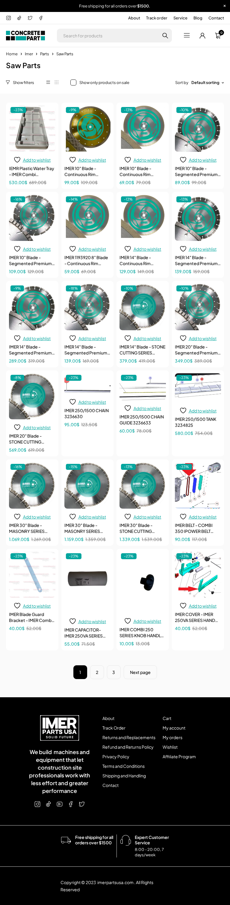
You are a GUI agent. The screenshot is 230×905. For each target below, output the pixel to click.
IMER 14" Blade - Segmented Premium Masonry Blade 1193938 (32, 352)
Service (180, 18)
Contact (216, 18)
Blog (197, 18)
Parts (44, 53)
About (134, 18)
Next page (140, 672)
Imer (29, 53)
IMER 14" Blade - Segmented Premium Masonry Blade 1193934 (198, 263)
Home (12, 53)
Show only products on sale (104, 82)
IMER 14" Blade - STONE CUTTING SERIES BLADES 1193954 (142, 352)
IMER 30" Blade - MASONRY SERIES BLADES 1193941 (82, 531)
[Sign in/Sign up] (202, 35)
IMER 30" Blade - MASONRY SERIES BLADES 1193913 (27, 531)
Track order (156, 18)
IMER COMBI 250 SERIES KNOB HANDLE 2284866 (141, 635)
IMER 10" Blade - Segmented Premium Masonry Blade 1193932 (197, 174)
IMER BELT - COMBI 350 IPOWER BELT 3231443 (194, 531)
